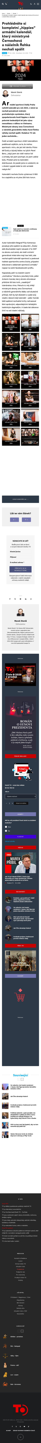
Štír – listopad (15, 1346)
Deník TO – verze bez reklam (14, 785)
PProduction (20, 1422)
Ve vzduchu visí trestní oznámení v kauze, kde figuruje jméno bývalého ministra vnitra (24, 909)
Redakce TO (10, 883)
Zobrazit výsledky (10, 841)
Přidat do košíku (21, 803)
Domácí (4, 53)
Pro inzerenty (20, 1275)
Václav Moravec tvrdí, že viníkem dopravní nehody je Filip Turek (21, 1135)
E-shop (8, 1430)
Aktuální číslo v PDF (20, 1311)
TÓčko (9, 855)
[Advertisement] (20, 201)
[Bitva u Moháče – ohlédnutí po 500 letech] (20, 961)
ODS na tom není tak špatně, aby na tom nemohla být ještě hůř (24, 1125)
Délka (7, 791)
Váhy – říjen (14, 1356)
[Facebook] (12, 1426)
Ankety (20, 1280)
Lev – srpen (14, 1375)
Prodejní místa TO (20, 1277)
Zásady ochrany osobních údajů (24, 1430)
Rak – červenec (15, 1384)
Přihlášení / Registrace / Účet (20, 1297)
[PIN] (20, 599)
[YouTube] (24, 1426)
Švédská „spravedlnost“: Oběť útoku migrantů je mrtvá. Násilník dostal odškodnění (23, 899)
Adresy (20, 1305)
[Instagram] (20, 1426)
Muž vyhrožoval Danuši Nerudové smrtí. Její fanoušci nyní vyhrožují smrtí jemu (23, 918)
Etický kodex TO (20, 1264)
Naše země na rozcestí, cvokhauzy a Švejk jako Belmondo (25, 230)
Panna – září (14, 1365)
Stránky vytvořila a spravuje (31, 1420)
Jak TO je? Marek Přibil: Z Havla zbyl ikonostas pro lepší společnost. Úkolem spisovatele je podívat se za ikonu (18, 878)
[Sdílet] (9, 599)
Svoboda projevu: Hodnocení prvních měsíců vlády (23, 937)
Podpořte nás (20, 1272)
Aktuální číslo (20, 1266)
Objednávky (20, 1300)
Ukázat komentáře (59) (19, 499)
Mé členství (20, 1303)
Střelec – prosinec (16, 1336)
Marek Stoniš (16, 92)
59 (31, 53)
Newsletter (20, 1314)
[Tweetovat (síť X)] (15, 599)
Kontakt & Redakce (20, 1258)
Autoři (21, 1261)
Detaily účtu (20, 1308)
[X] (16, 1426)
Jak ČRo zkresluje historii (22, 928)
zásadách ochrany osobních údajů (21, 579)
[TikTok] (28, 1426)
